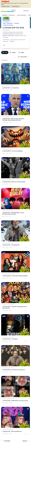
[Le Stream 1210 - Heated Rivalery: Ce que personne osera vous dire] (15, 203)
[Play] (28, 65)
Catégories (12, 15)
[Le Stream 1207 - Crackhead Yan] (15, 234)
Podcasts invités (6, 6)
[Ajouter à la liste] (25, 90)
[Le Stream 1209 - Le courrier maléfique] (15, 140)
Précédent (7, 441)
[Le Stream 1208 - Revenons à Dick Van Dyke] (15, 171)
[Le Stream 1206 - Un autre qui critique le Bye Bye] (15, 265)
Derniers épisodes (21, 15)
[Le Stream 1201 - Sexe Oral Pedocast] (15, 421)
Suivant (25, 441)
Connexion (26, 10)
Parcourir (4, 15)
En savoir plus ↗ (15, 6)
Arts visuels (9, 23)
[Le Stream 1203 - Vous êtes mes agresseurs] (15, 359)
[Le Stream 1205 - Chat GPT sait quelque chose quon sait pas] (15, 297)
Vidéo (22, 52)
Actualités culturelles (8, 25)
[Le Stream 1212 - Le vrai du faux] (15, 77)
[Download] (28, 90)
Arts (4, 23)
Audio (14, 52)
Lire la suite (5, 37)
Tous (5, 52)
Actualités (16, 23)
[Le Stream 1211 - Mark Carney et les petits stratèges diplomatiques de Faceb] (15, 109)
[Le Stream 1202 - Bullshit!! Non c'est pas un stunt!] (15, 390)
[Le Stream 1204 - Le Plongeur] (15, 328)
